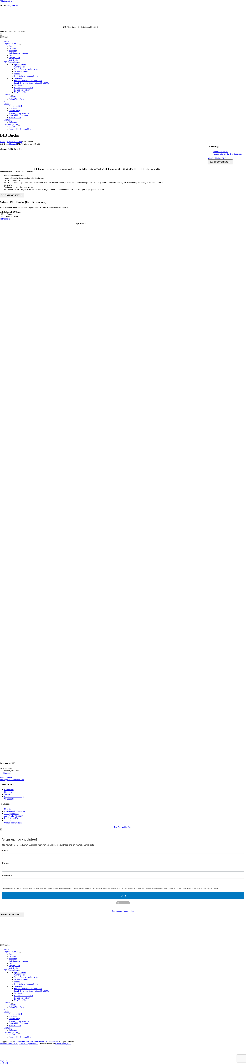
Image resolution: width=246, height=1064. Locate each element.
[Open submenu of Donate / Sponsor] (19, 125)
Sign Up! (123, 895)
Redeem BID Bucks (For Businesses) (228, 154)
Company (7, 876)
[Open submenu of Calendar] (12, 95)
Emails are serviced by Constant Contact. (205, 888)
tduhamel (13, 144)
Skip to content (6, 1)
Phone (5, 863)
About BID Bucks (220, 151)
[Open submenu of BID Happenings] (19, 62)
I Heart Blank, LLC (63, 1044)
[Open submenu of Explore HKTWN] (20, 44)
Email (5, 850)
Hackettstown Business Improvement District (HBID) (36, 1041)
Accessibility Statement (28, 1044)
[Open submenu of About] (10, 104)
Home (2, 141)
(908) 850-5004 (13, 5)
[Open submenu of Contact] (11, 120)
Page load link (6, 1060)
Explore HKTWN (14, 141)
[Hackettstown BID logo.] (81, 1058)
